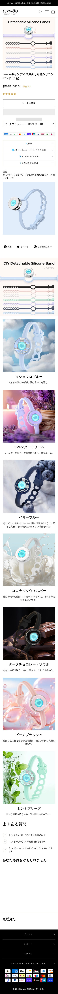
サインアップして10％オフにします (28, 963)
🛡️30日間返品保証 (29, 163)
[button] (10, 94)
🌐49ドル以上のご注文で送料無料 (29, 150)
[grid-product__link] (13, 877)
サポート (28, 944)
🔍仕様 (29, 143)
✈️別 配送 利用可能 (29, 156)
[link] (10, 12)
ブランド (28, 934)
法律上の (28, 954)
